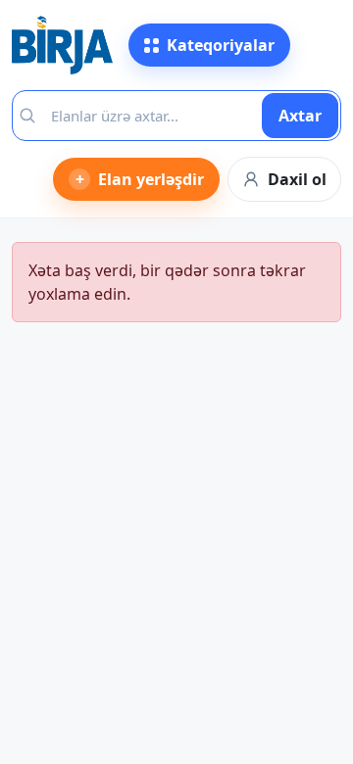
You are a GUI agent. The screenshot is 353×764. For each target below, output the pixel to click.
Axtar (300, 115)
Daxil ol (297, 179)
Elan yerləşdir (140, 179)
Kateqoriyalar (221, 45)
